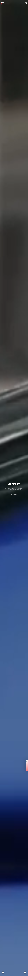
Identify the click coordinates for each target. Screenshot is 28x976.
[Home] (3, 3)
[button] (25, 2)
